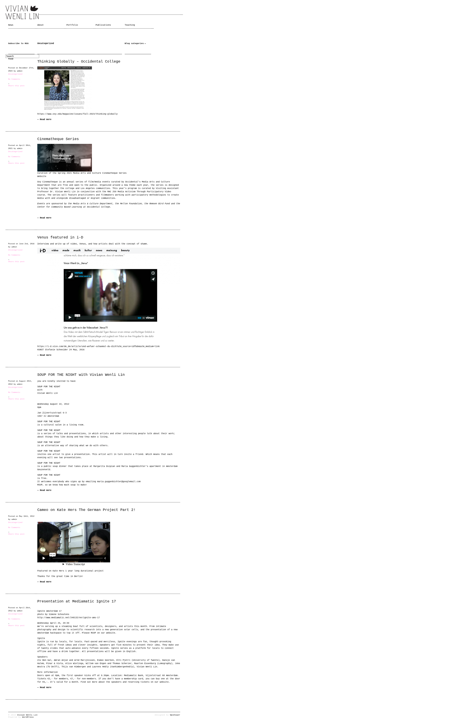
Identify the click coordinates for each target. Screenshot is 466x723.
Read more (45, 119)
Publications (103, 25)
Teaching (130, 25)
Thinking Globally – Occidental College (78, 61)
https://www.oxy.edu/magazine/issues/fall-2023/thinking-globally (77, 114)
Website (41, 176)
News (10, 25)
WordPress (28, 717)
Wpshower (175, 715)
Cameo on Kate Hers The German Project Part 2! (86, 510)
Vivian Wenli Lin (27, 715)
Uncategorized (15, 74)
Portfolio (72, 25)
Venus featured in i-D (60, 237)
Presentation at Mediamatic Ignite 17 (76, 601)
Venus (82, 244)
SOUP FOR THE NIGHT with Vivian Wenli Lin (81, 375)
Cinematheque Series (58, 139)
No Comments (14, 79)
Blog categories (134, 43)
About (40, 25)
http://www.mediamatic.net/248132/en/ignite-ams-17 (68, 617)
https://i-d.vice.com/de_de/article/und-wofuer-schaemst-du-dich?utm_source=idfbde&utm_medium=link (98, 346)
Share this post (16, 86)
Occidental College (98, 207)
